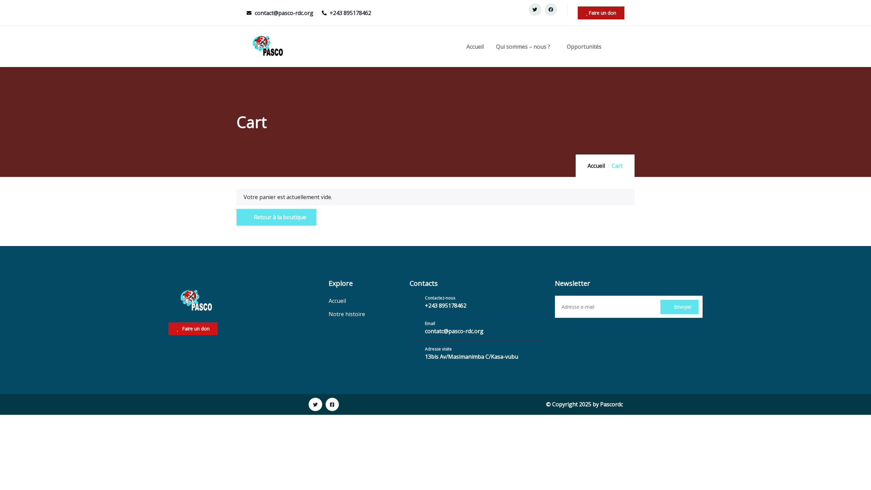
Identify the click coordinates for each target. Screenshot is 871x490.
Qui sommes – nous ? (523, 46)
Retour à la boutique (279, 217)
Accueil (475, 46)
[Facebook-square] (332, 404)
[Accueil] (267, 46)
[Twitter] (535, 9)
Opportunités (584, 46)
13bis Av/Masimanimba (455, 356)
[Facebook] (551, 9)
